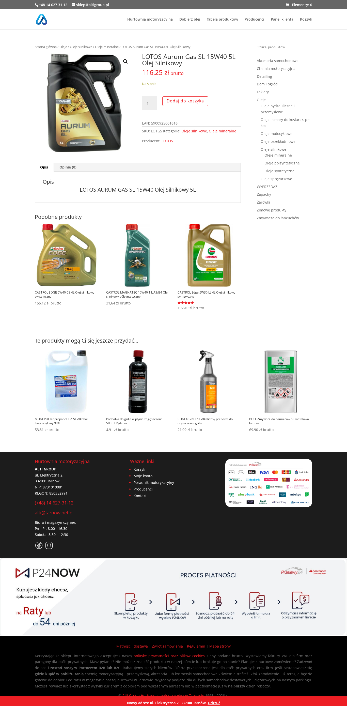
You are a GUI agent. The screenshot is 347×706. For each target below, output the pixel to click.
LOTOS (167, 141)
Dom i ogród (267, 84)
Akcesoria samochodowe (277, 60)
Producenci (254, 20)
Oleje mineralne (107, 46)
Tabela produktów (222, 20)
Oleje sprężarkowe (276, 178)
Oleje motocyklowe (276, 133)
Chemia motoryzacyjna (276, 68)
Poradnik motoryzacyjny (154, 482)
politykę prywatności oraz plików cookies (169, 655)
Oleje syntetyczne (279, 170)
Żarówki (263, 202)
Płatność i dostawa (132, 646)
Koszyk (306, 20)
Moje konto (143, 475)
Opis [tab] (44, 167)
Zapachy (264, 194)
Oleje (63, 46)
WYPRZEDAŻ (267, 186)
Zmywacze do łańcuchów (278, 218)
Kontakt (140, 495)
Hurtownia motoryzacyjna (150, 20)
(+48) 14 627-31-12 (54, 503)
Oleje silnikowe (81, 46)
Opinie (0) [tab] (67, 167)
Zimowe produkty (271, 210)
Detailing (264, 76)
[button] (125, 61)
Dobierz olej (189, 20)
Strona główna (46, 46)
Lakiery (263, 91)
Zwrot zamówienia (167, 646)
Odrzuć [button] (214, 702)
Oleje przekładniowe (278, 141)
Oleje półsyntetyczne (282, 163)
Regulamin (196, 646)
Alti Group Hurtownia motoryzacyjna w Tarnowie (163, 695)
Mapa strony (220, 646)
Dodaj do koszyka (185, 101)
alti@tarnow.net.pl (54, 513)
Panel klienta (282, 20)
